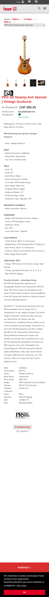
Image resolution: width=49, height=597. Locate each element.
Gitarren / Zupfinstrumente (17, 19)
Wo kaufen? (22, 431)
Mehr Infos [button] (21, 585)
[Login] (23, 2)
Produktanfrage (22, 427)
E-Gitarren (29, 19)
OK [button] (24, 592)
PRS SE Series (9, 22)
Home (7, 19)
